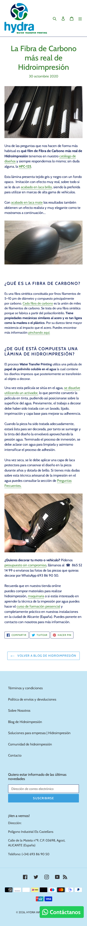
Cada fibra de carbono (38, 303)
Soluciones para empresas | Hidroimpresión (39, 733)
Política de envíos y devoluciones (32, 699)
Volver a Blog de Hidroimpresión (46, 656)
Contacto (14, 755)
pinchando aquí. (39, 332)
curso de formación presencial (38, 606)
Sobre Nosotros (19, 710)
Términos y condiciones (25, 688)
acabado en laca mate (27, 202)
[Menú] (80, 18)
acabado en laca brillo (36, 187)
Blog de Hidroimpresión (25, 722)
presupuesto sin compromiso (25, 565)
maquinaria (36, 596)
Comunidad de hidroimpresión (30, 744)
